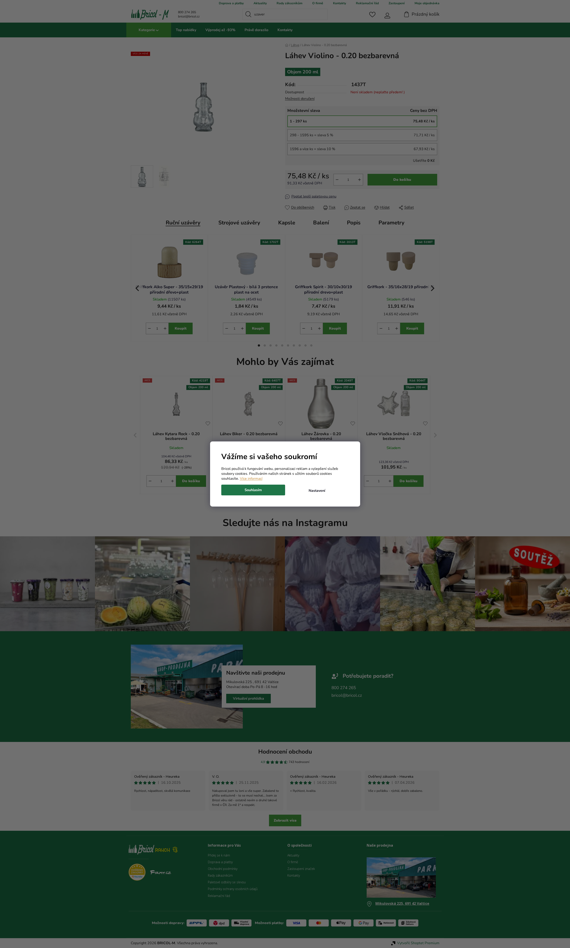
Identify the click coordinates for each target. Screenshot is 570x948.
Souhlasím (253, 490)
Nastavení (317, 490)
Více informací (251, 478)
